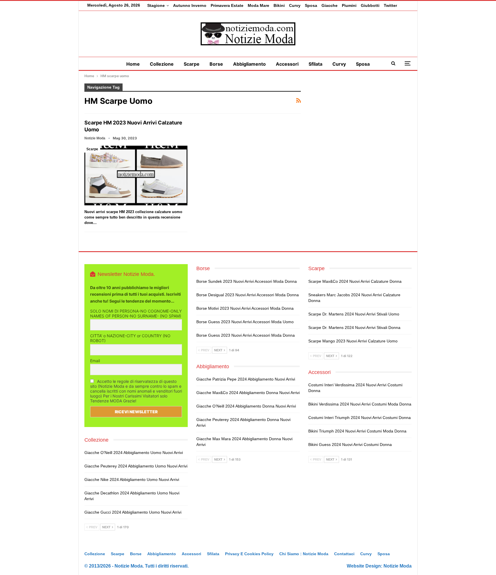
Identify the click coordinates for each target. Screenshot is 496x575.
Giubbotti (370, 5)
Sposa (311, 5)
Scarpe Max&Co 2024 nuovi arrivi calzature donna (355, 281)
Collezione (162, 64)
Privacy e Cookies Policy (249, 553)
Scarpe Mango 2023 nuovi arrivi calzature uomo (353, 341)
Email (95, 360)
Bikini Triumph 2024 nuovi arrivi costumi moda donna (357, 431)
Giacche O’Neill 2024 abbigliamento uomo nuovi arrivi (133, 452)
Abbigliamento (249, 64)
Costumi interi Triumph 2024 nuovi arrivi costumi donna (359, 417)
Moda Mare (258, 5)
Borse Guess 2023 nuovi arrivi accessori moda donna (245, 335)
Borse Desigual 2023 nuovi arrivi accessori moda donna (247, 295)
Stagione (156, 5)
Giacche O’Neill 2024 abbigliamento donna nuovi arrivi (246, 406)
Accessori (287, 64)
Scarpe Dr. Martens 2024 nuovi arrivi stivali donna (354, 327)
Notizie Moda (397, 566)
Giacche (329, 5)
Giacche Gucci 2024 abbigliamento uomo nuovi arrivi (132, 512)
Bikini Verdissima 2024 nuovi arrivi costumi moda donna (359, 404)
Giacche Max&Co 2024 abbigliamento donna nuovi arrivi (248, 392)
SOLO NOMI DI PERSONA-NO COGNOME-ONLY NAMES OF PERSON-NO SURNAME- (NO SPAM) (136, 313)
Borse (216, 64)
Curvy (295, 5)
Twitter (390, 5)
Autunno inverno (189, 5)
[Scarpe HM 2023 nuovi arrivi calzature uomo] (135, 175)
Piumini (349, 5)
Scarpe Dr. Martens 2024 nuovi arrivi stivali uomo (353, 314)
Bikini (279, 5)
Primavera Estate (227, 5)
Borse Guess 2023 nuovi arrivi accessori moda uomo (245, 321)
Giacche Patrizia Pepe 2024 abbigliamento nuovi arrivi (245, 379)
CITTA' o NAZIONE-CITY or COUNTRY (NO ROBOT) (130, 338)
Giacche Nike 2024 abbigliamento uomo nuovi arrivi (131, 479)
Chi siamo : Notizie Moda (303, 553)
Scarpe (191, 64)
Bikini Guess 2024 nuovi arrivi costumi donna (350, 444)
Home (133, 64)
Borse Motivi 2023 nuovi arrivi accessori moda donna (245, 308)
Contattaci (344, 553)
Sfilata (315, 64)
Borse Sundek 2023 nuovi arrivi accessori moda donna (246, 281)
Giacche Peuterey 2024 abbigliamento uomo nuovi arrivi (135, 466)
